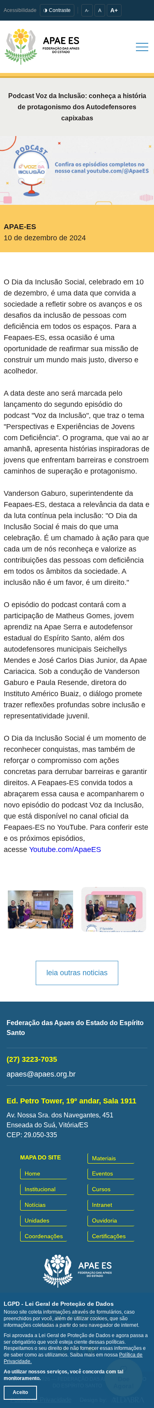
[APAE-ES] (42, 47)
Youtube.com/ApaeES (65, 849)
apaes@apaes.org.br (41, 1074)
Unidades (37, 1220)
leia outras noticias (77, 973)
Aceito (20, 1392)
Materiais (104, 1158)
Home (32, 1173)
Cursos (101, 1189)
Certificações (109, 1236)
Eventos (102, 1173)
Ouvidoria (104, 1220)
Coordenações (44, 1236)
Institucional (40, 1189)
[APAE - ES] (77, 1271)
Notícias (35, 1204)
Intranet (102, 1204)
